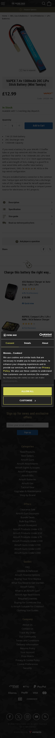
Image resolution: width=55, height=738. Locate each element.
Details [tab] (27, 343)
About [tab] (45, 343)
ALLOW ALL (27, 391)
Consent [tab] (10, 343)
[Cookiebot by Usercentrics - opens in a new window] (39, 335)
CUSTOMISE (26, 400)
